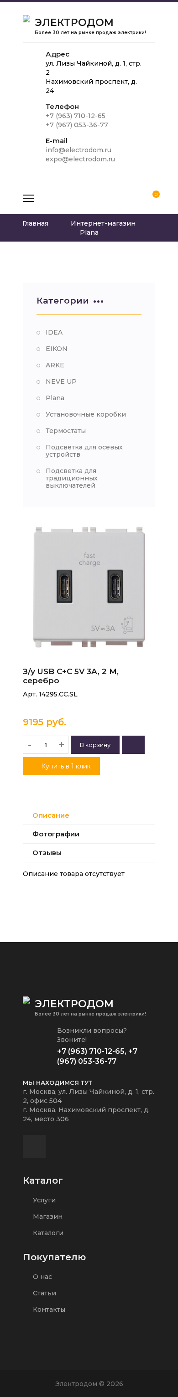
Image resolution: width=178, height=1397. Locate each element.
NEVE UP (61, 381)
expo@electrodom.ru (80, 159)
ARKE (55, 365)
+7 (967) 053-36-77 (77, 125)
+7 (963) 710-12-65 (75, 116)
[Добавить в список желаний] (133, 745)
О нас (41, 1277)
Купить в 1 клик (65, 766)
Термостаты (66, 431)
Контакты (48, 1309)
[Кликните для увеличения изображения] (89, 587)
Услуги (43, 1200)
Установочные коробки (86, 414)
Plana (55, 398)
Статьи (43, 1293)
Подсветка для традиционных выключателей (72, 478)
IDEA (54, 332)
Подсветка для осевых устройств (84, 451)
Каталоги (47, 1233)
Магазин (47, 1216)
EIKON (57, 349)
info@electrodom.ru (78, 150)
